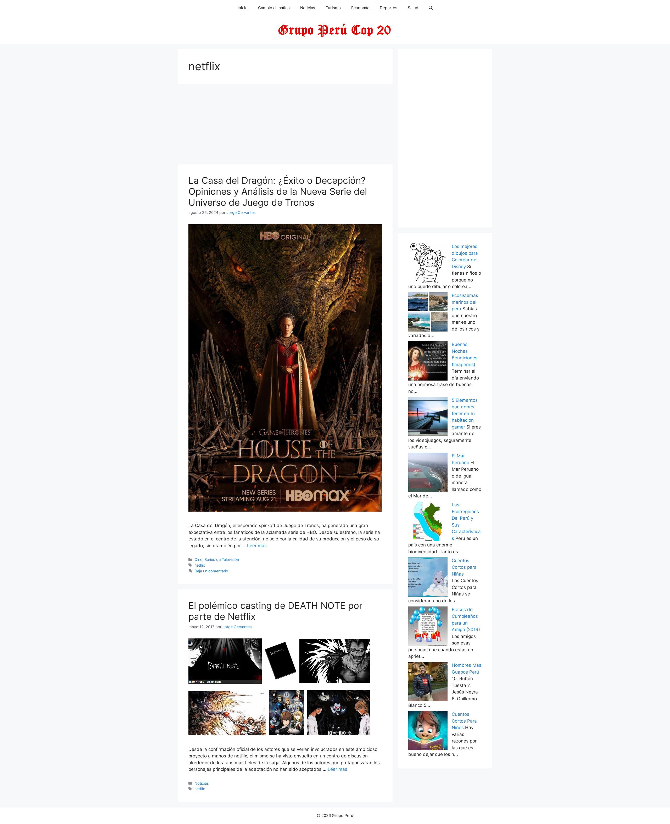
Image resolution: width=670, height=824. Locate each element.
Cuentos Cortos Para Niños (464, 721)
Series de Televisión (221, 559)
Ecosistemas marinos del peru (465, 302)
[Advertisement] (285, 125)
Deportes (388, 7)
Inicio (243, 7)
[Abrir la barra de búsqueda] (430, 8)
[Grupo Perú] (335, 29)
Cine (198, 559)
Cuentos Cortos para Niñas (464, 567)
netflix (199, 565)
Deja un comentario (211, 571)
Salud (413, 7)
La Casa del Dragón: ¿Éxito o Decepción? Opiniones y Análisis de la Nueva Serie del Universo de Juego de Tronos (277, 191)
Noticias (307, 7)
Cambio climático (274, 7)
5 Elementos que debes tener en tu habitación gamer (465, 414)
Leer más (257, 545)
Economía (360, 7)
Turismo (333, 7)
